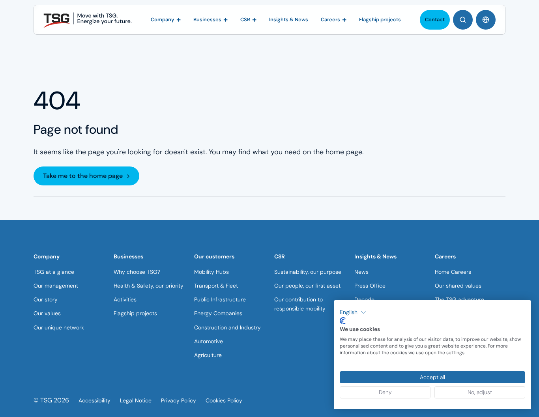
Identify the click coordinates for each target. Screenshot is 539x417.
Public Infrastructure (220, 299)
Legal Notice (136, 400)
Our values (47, 313)
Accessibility (94, 400)
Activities (125, 299)
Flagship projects (135, 313)
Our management (56, 285)
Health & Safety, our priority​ (148, 285)
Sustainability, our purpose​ (307, 271)
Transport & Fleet (216, 285)
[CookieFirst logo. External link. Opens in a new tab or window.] (343, 320)
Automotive (208, 341)
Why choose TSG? (137, 271)
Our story (46, 299)
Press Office (370, 285)
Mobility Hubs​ (211, 271)
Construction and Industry (227, 327)
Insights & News (375, 256)
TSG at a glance (54, 271)
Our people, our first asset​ (307, 285)
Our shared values (458, 285)
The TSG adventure (459, 299)
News (361, 271)
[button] (353, 312)
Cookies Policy (224, 400)
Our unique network (59, 327)
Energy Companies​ (218, 313)
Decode (364, 299)
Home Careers (453, 271)
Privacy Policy (178, 400)
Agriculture (208, 355)
